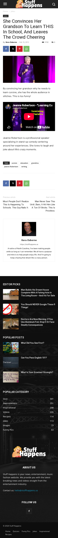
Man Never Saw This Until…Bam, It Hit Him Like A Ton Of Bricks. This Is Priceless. (42, 206)
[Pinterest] (20, 49)
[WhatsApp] (26, 49)
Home (5, 11)
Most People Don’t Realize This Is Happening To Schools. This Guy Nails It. (16, 204)
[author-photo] (29, 236)
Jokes (13, 11)
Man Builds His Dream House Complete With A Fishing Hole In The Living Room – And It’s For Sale (38, 293)
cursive (14, 163)
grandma (35, 163)
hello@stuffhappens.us (26, 490)
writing (24, 166)
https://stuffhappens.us (29, 244)
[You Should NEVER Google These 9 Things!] (11, 309)
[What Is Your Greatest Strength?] (11, 377)
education (24, 163)
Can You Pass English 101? (34, 358)
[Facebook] (6, 49)
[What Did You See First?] (11, 347)
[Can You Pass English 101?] (11, 362)
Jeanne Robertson (11, 166)
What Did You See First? (32, 343)
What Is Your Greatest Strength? (37, 372)
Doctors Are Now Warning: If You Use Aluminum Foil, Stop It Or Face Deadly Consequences (37, 322)
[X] (13, 49)
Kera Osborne (11, 42)
